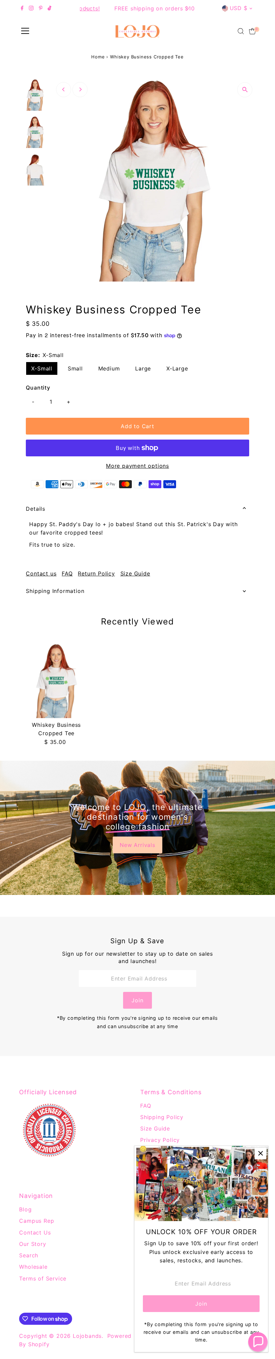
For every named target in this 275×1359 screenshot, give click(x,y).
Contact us (41, 573)
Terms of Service (42, 1278)
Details (35, 508)
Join (137, 1000)
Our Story (32, 1244)
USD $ (239, 8)
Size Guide (135, 573)
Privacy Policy (160, 1140)
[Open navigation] (25, 31)
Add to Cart (137, 426)
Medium (109, 368)
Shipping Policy (161, 1117)
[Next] (187, 8)
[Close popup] (260, 1153)
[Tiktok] (49, 8)
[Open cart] (252, 31)
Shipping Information (55, 591)
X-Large (177, 368)
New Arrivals (137, 845)
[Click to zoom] (245, 89)
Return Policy (96, 573)
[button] (258, 1342)
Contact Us (35, 1232)
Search (28, 1255)
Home (98, 56)
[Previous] (87, 8)
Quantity (38, 387)
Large (143, 368)
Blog (25, 1209)
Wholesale (33, 1266)
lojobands (87, 1335)
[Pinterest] (40, 8)
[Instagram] (31, 8)
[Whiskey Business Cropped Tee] (56, 681)
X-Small (41, 368)
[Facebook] (22, 8)
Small (75, 368)
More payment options (137, 465)
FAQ (67, 573)
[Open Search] (241, 31)
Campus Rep (36, 1220)
